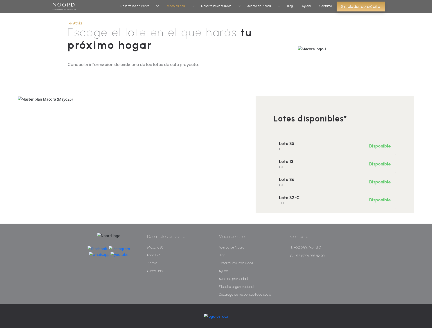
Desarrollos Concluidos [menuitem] (236, 263)
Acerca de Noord (259, 6)
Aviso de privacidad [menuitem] (233, 279)
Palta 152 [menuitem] (153, 255)
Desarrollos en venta (134, 6)
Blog (290, 6)
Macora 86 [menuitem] (155, 247)
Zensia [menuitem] (152, 263)
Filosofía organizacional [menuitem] (236, 286)
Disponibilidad (175, 6)
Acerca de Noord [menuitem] (232, 247)
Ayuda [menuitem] (223, 271)
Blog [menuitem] (222, 255)
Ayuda (306, 6)
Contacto (326, 6)
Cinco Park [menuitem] (155, 271)
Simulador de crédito (360, 6)
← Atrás (75, 23)
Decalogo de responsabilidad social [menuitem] (245, 294)
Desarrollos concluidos (216, 6)
